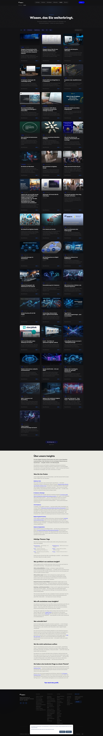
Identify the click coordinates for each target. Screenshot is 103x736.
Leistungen (38, 2)
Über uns (65, 2)
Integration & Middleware (49, 715)
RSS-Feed (47, 613)
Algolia (58, 709)
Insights (60, 2)
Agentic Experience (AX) (50, 719)
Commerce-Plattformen (49, 697)
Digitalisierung (56, 545)
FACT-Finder (59, 713)
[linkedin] (21, 703)
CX (35, 548)
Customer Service (50, 709)
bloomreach (59, 701)
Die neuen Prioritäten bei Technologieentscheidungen (48, 530)
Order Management (50, 713)
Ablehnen (68, 731)
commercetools (60, 702)
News (54, 548)
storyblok (59, 705)
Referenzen (55, 2)
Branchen (43, 2)
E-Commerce (37, 545)
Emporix (58, 712)
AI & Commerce (50, 705)
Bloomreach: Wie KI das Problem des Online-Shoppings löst (53, 508)
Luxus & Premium (39, 700)
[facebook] (23, 703)
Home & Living (38, 697)
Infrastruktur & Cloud (51, 710)
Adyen (58, 706)
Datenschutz (78, 734)
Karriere (68, 699)
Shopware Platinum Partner (60, 697)
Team (54, 551)
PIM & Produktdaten (51, 698)
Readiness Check (37, 668)
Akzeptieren (62, 731)
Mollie (58, 717)
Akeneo (58, 708)
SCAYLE (58, 719)
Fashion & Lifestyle (39, 696)
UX (35, 551)
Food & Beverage (39, 699)
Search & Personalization (50, 703)
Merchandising (38, 703)
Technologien (49, 2)
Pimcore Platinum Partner (60, 699)
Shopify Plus (59, 720)
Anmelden (78, 701)
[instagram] (26, 703)
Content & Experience (51, 700)
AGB (82, 734)
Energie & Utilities (39, 708)
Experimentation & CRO (50, 707)
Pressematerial (70, 703)
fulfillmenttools (60, 723)
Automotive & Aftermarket (38, 707)
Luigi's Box (59, 716)
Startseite (20, 5)
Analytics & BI (49, 717)
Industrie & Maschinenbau (41, 704)
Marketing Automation (51, 701)
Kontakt (81, 2)
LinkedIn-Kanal (48, 612)
